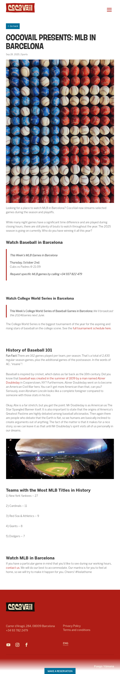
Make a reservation (60, 671)
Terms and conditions (76, 630)
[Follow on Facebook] (28, 645)
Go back (12, 26)
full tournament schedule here (92, 328)
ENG (65, 643)
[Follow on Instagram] (19, 645)
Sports (24, 54)
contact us (13, 568)
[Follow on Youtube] (10, 645)
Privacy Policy (72, 626)
